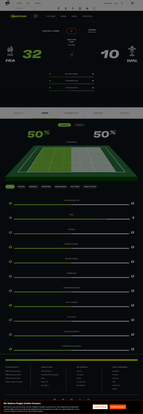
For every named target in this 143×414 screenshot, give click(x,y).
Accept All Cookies (118, 407)
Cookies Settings (100, 407)
